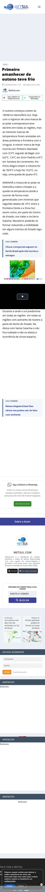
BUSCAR (24, 600)
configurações (9, 881)
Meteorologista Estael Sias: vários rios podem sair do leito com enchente (21, 410)
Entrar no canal (23, 504)
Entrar (7, 672)
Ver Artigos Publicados (29, 571)
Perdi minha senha (19, 672)
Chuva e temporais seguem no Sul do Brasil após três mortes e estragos (22, 251)
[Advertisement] (22, 37)
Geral (5, 64)
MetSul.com (14, 90)
